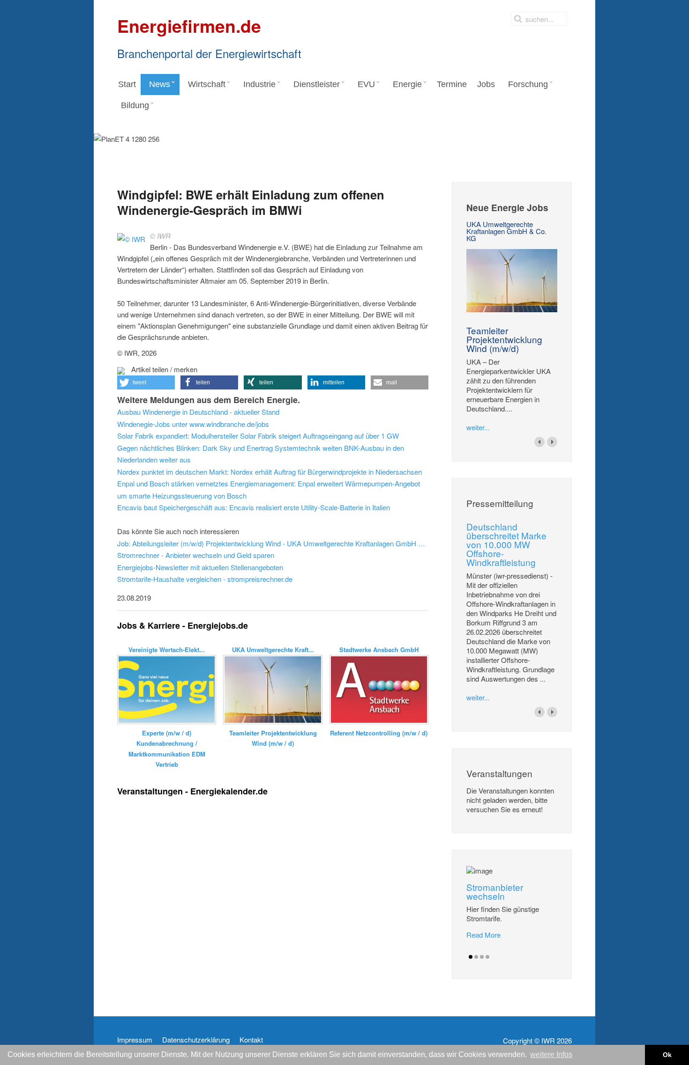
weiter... (478, 427)
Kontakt (251, 1039)
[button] (146, 382)
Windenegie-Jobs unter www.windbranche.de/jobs (193, 424)
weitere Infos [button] (551, 1054)
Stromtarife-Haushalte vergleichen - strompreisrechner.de (204, 579)
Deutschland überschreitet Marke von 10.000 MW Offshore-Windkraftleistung (506, 544)
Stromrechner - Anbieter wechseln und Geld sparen (195, 555)
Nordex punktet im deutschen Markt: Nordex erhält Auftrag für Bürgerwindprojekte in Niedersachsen (269, 472)
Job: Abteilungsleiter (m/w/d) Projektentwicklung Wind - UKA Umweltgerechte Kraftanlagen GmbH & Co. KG (272, 543)
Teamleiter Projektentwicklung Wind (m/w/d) (504, 339)
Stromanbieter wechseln (494, 891)
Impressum (134, 1039)
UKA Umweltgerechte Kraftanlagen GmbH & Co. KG (506, 231)
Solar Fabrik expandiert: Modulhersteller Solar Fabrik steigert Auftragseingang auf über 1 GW (258, 436)
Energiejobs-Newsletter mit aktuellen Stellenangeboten (200, 567)
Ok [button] (667, 1054)
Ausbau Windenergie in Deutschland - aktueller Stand (198, 412)
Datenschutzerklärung (196, 1039)
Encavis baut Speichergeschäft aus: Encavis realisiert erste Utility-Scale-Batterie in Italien (253, 507)
